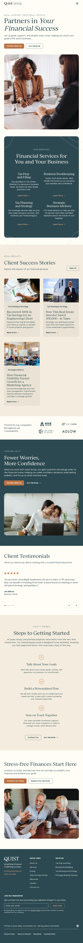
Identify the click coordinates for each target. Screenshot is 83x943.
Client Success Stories (39, 875)
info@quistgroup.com (13, 871)
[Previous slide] (69, 605)
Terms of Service (24, 934)
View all (72, 268)
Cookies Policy (49, 934)
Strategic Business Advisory (67, 875)
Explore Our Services (40, 781)
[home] (13, 3)
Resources (34, 879)
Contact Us (33, 737)
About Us (33, 863)
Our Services (34, 46)
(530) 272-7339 (10, 874)
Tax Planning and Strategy (66, 871)
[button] (77, 3)
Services (33, 867)
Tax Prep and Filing (63, 863)
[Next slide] (76, 605)
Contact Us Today (15, 781)
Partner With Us (14, 46)
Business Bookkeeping (64, 867)
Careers (33, 883)
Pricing (32, 871)
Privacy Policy (35, 910)
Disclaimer (37, 934)
